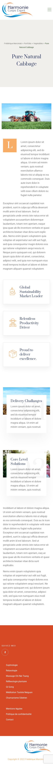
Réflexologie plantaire (16, 681)
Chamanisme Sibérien (16, 697)
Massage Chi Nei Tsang (17, 676)
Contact (9, 719)
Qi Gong (10, 687)
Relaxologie (11, 670)
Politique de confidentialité (18, 714)
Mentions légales (14, 708)
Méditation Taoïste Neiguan (19, 692)
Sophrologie (12, 665)
